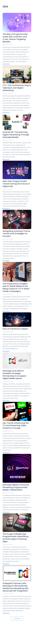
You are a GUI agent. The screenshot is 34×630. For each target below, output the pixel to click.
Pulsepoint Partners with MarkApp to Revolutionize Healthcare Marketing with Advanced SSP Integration (16, 587)
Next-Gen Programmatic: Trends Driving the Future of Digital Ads (16, 184)
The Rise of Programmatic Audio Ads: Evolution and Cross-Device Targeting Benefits (15, 38)
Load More (17, 618)
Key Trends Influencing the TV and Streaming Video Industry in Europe (16, 425)
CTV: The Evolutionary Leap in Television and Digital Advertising (17, 88)
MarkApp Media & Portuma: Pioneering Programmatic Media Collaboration (16, 487)
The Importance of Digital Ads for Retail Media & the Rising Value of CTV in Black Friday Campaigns (16, 288)
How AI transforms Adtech (15, 329)
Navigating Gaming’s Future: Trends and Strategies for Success (17, 233)
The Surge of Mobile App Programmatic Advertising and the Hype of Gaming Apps (15, 538)
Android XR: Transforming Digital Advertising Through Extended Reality (16, 134)
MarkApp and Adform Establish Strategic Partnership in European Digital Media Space (14, 375)
